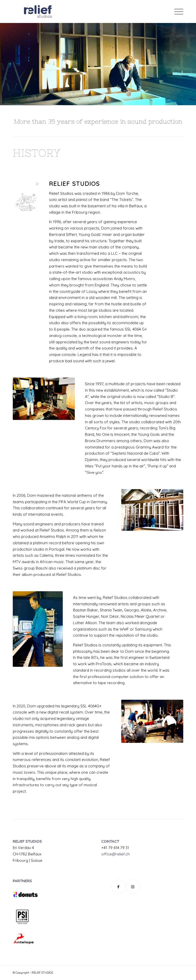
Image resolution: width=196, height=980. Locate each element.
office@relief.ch (115, 854)
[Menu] (176, 11)
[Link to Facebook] (118, 887)
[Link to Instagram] (133, 887)
